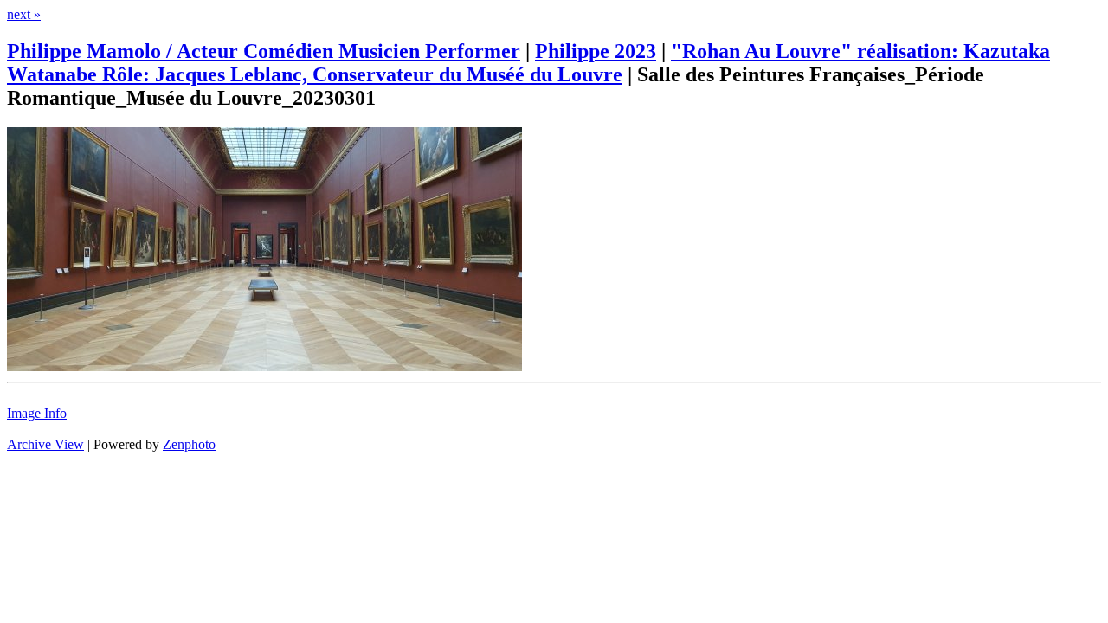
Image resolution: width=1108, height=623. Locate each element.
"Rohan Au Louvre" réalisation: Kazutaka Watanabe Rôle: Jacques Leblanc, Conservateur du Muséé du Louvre (528, 63)
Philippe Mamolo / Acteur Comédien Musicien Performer (263, 51)
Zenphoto (189, 444)
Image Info (37, 413)
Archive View (45, 444)
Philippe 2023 (595, 51)
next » (24, 14)
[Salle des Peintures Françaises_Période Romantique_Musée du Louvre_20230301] (264, 366)
